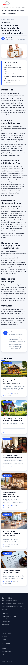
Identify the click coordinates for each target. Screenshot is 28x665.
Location (4, 10)
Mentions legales (6, 651)
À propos (4, 646)
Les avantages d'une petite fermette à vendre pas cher (12, 420)
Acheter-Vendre (20, 7)
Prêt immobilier (11, 13)
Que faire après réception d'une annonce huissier (12, 571)
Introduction (8, 65)
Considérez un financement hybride (14, 74)
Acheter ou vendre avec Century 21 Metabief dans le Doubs (11, 494)
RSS (3, 654)
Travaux (11, 7)
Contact (4, 649)
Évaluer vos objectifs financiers (13, 67)
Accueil (3, 19)
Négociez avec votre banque (12, 80)
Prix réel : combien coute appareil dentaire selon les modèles (11, 533)
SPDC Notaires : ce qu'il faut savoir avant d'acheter (12, 457)
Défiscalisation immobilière (16, 10)
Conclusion (8, 82)
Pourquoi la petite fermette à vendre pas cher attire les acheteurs (11, 382)
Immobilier (5, 7)
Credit (4, 13)
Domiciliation (5, 624)
